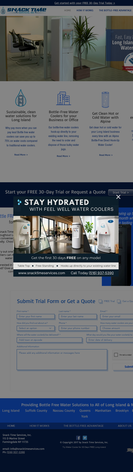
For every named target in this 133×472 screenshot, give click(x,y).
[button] (118, 197)
